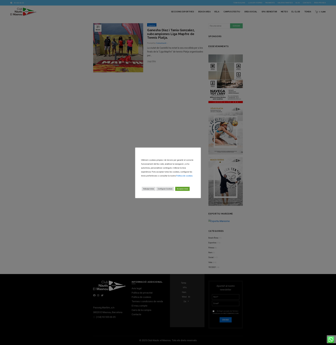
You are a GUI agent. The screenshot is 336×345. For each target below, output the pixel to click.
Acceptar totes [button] (182, 189)
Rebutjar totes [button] (148, 189)
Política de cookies (184, 176)
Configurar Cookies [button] (165, 189)
